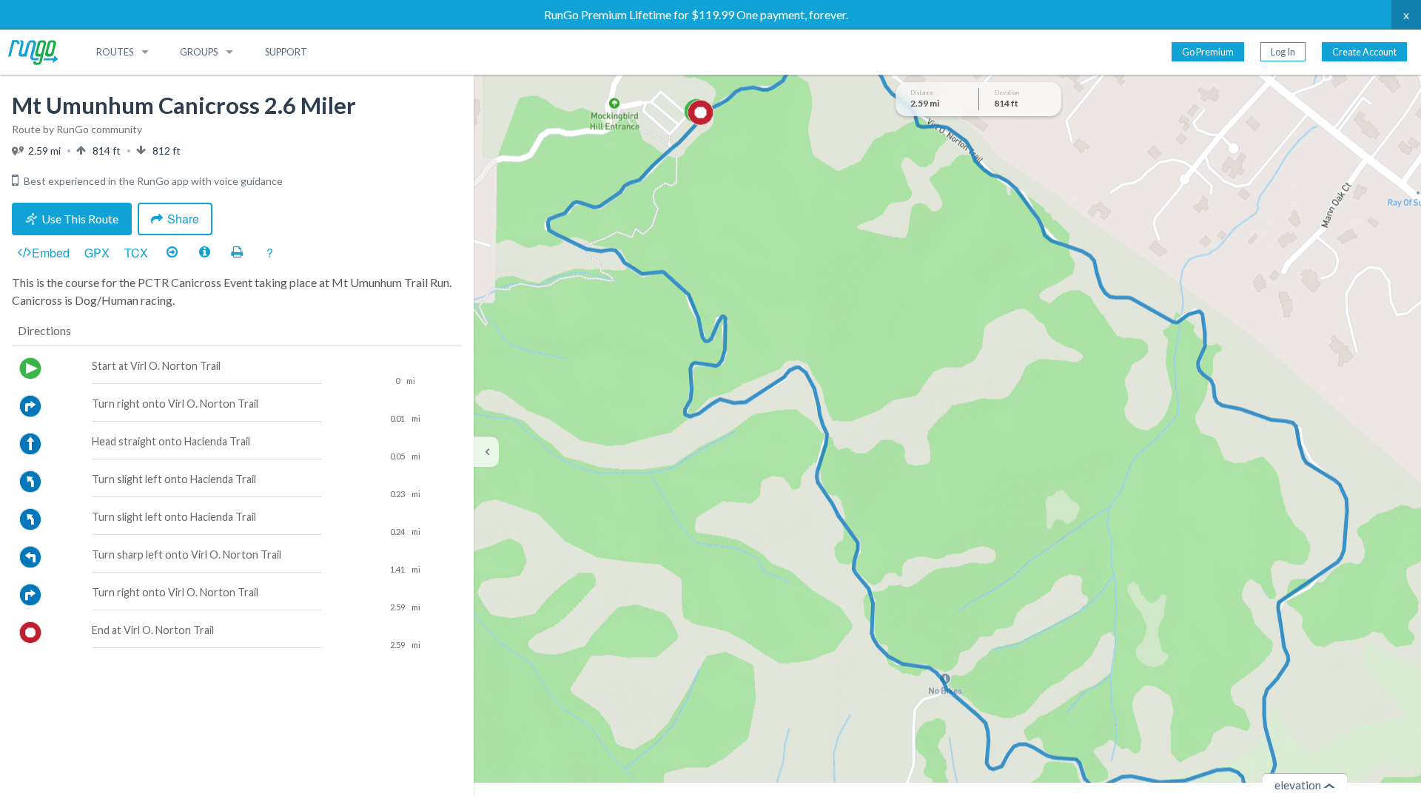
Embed (51, 252)
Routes (114, 52)
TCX (136, 252)
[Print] (237, 253)
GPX (97, 252)
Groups (199, 52)
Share (183, 218)
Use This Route (79, 219)
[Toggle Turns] (172, 253)
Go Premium (1208, 52)
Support (286, 52)
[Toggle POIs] (204, 253)
